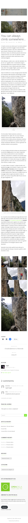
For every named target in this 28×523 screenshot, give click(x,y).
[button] (5, 262)
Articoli (3, 42)
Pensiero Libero (9, 442)
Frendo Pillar (4, 428)
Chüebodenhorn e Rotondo (14, 349)
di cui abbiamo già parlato (15, 220)
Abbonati (4, 507)
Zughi (7, 365)
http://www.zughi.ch (6, 372)
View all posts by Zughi (10, 367)
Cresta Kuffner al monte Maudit (8, 431)
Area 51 (14, 355)
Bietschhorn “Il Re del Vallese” (7, 426)
